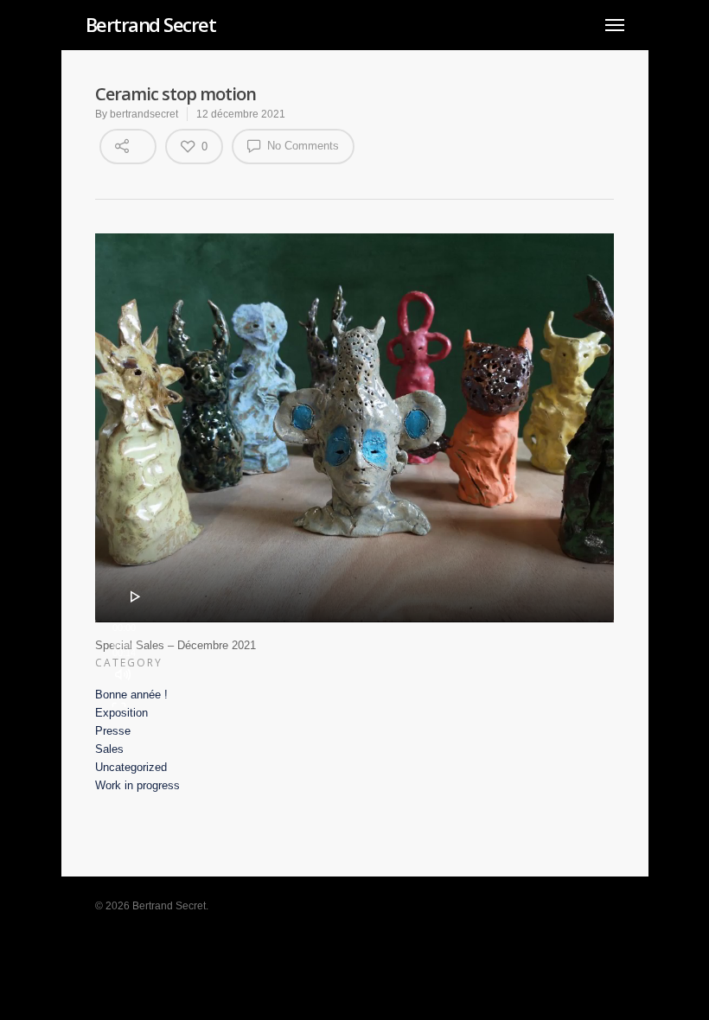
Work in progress (137, 785)
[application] (354, 427)
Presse (113, 730)
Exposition (121, 712)
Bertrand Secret (151, 24)
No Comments (301, 145)
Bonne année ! (131, 694)
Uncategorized (131, 767)
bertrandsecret (144, 114)
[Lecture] (136, 596)
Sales (109, 749)
